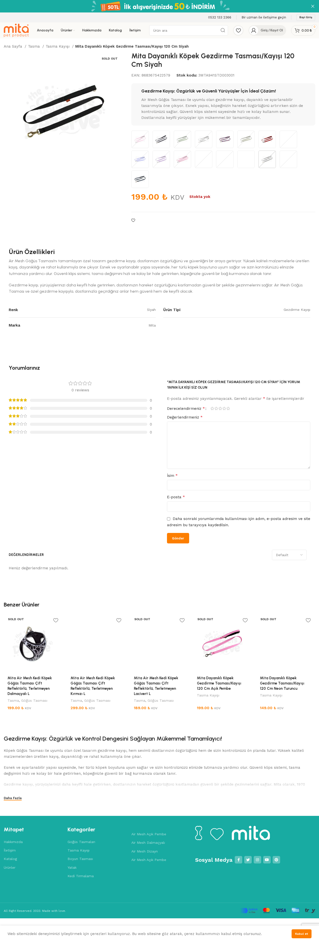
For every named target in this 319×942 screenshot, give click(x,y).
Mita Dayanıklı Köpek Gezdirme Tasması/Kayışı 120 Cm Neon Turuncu (282, 683)
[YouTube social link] (267, 859)
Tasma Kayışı (58, 46)
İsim (172, 475)
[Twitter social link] (248, 859)
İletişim (10, 850)
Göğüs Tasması (34, 700)
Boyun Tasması (80, 859)
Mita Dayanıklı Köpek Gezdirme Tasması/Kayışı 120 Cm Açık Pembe (219, 683)
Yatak (72, 867)
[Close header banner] (313, 6)
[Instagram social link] (257, 859)
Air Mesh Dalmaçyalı (148, 843)
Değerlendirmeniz (185, 417)
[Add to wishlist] (133, 220)
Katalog (10, 859)
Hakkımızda (13, 842)
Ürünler (9, 867)
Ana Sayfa (13, 46)
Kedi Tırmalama (81, 876)
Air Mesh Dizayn (144, 851)
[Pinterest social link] (276, 859)
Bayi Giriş (305, 17)
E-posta (176, 497)
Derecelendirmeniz (186, 409)
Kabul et (301, 934)
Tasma (34, 46)
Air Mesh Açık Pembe (148, 834)
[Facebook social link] (238, 859)
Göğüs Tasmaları (81, 842)
